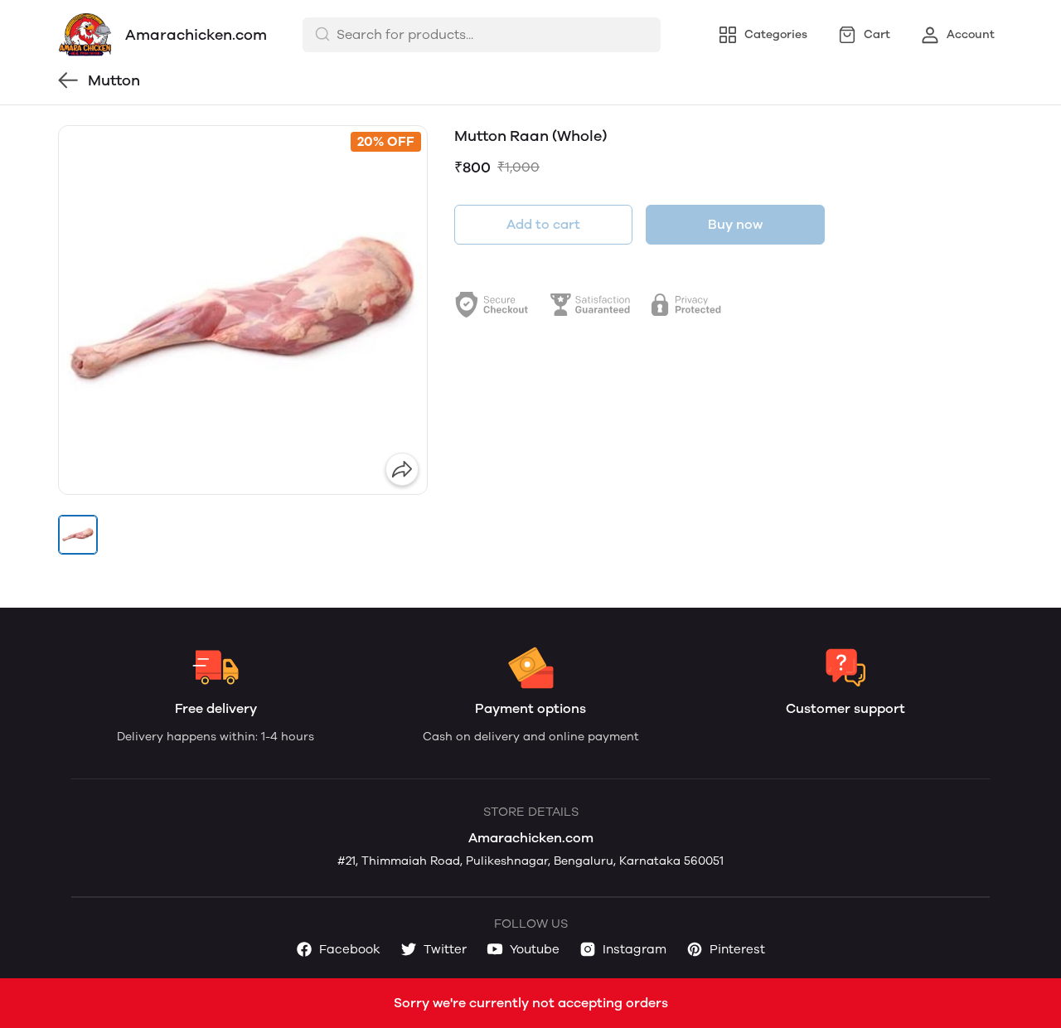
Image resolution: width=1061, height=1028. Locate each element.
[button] (78, 535)
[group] (243, 310)
